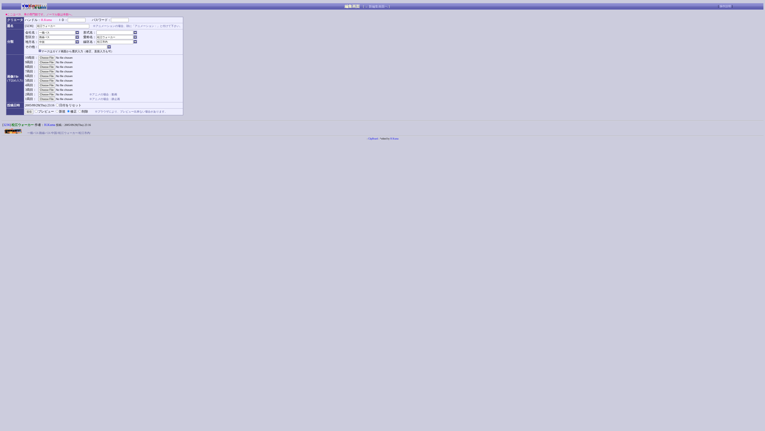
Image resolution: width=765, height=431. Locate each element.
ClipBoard (373, 138)
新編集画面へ (378, 6)
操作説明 (725, 6)
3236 (6, 125)
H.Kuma (49, 125)
